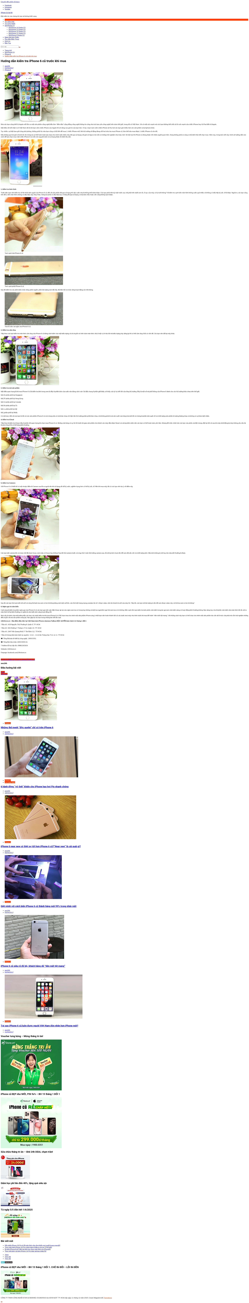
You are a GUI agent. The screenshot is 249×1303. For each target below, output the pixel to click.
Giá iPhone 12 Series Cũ (17, 31)
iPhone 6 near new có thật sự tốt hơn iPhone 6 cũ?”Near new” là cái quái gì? (41, 846)
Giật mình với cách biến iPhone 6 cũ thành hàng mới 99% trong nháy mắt (38, 906)
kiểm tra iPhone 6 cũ (16, 659)
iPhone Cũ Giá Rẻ (6, 13)
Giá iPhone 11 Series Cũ (17, 33)
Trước (3, 672)
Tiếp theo (4, 674)
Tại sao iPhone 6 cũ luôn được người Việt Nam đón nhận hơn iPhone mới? (39, 1025)
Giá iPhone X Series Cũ (16, 35)
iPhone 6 (8, 70)
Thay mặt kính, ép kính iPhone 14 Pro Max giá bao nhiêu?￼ (25, 1251)
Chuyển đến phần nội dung (10, 2)
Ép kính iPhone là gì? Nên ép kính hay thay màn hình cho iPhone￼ (28, 1249)
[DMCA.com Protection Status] (7, 1263)
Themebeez (107, 1298)
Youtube (7, 9)
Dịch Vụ (7, 41)
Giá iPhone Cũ (9, 25)
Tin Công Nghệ (10, 24)
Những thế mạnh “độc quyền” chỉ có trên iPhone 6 (27, 727)
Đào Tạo (8, 43)
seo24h (7, 66)
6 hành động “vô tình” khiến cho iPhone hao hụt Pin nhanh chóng (35, 786)
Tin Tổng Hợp (9, 22)
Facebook (8, 5)
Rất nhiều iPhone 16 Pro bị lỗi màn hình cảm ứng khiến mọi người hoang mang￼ (32, 1245)
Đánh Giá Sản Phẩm (12, 37)
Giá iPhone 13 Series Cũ (17, 29)
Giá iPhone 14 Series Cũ (17, 27)
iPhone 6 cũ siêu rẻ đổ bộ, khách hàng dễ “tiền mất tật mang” (33, 966)
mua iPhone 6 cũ (29, 659)
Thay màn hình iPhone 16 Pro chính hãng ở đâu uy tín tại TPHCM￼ (28, 1247)
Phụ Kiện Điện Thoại (12, 39)
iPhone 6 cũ (5, 659)
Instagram (8, 7)
